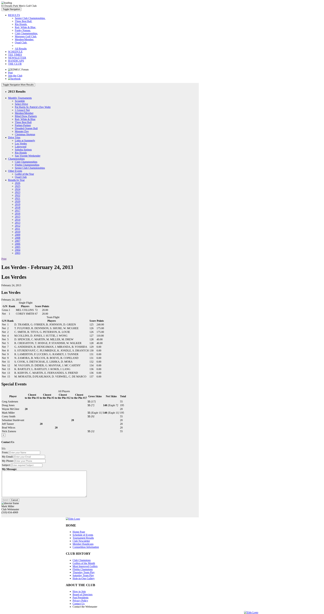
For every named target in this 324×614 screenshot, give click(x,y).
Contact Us (79, 603)
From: (5, 452)
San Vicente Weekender (27, 155)
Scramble (20, 101)
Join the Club (15, 75)
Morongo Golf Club (26, 36)
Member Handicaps (83, 544)
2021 (17, 198)
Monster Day (22, 131)
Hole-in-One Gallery (84, 578)
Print (3, 258)
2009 (17, 234)
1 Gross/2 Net (22, 110)
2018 (17, 207)
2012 (17, 225)
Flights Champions (83, 569)
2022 (17, 195)
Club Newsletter (81, 540)
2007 (17, 240)
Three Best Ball (23, 21)
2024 (17, 189)
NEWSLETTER (17, 57)
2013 (17, 222)
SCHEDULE (15, 51)
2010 (17, 231)
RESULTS (14, 15)
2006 (17, 243)
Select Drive (21, 104)
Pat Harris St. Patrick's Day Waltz (33, 107)
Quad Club (21, 42)
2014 (17, 219)
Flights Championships (27, 164)
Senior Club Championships (30, 18)
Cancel (14, 500)
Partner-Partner (23, 125)
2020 (17, 201)
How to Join (79, 591)
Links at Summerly (25, 140)
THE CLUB (15, 63)
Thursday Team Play (84, 572)
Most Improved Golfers (85, 566)
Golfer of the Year (24, 174)
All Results (21, 48)
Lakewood (20, 146)
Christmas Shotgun (25, 134)
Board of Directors (82, 594)
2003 (17, 253)
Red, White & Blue (25, 27)
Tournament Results (83, 537)
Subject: (6, 465)
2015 (17, 216)
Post (10, 72)
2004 (17, 250)
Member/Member (24, 39)
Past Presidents (80, 597)
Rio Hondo (21, 24)
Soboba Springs (23, 149)
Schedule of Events (83, 534)
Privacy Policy (80, 600)
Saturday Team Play (83, 575)
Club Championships (26, 33)
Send (5, 500)
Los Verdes (21, 143)
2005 (17, 246)
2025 (17, 186)
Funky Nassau (23, 30)
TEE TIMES (15, 54)
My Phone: (8, 460)
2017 (17, 210)
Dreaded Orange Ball (26, 128)
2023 (17, 192)
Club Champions (82, 560)
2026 (17, 183)
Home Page (79, 531)
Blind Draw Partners (26, 116)
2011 (17, 228)
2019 (17, 204)
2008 (17, 237)
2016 (17, 213)
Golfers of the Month (84, 563)
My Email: (7, 456)
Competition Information (86, 547)
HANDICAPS (16, 60)
